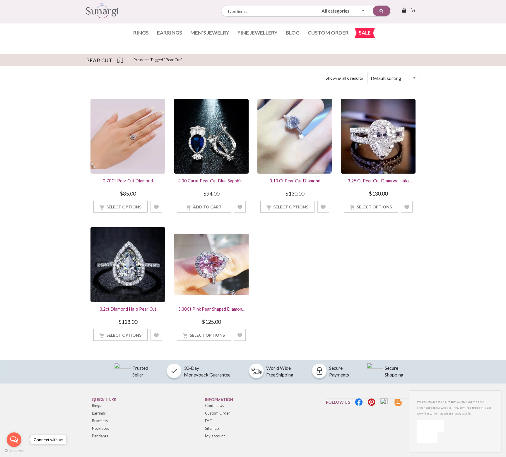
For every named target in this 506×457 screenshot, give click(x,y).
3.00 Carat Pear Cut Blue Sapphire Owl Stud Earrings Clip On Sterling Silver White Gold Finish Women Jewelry (211, 181)
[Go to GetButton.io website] (14, 451)
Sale (365, 33)
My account (215, 436)
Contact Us (214, 405)
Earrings (169, 33)
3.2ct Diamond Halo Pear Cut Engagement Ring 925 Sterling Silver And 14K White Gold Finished (128, 309)
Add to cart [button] (207, 206)
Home (122, 60)
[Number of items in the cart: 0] (413, 10)
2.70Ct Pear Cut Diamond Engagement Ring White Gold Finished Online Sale (128, 181)
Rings (141, 33)
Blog (293, 33)
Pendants (100, 436)
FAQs (209, 420)
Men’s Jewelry (209, 33)
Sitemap (212, 428)
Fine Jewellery (257, 33)
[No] (427, 437)
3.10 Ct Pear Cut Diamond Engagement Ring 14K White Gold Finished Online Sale (294, 181)
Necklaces (100, 428)
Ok (430, 425)
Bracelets (100, 420)
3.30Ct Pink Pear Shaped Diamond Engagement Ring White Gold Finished (211, 309)
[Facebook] (359, 402)
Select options (123, 206)
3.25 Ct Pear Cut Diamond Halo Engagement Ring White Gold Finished (378, 181)
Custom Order (328, 33)
